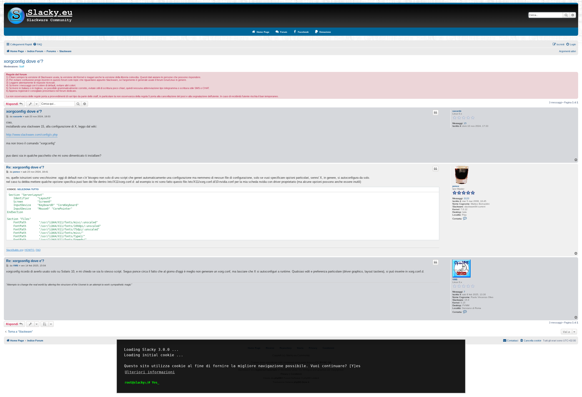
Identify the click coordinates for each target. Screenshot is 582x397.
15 (465, 123)
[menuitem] (37, 44)
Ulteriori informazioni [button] (150, 372)
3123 (466, 198)
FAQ (38, 250)
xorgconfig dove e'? (23, 61)
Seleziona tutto (28, 189)
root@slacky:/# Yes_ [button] (142, 382)
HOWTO (29, 250)
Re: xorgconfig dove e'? (25, 167)
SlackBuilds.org (14, 250)
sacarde (457, 111)
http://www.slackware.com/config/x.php (32, 134)
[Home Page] (40, 15)
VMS (454, 279)
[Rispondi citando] (436, 112)
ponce (455, 186)
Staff (21, 66)
